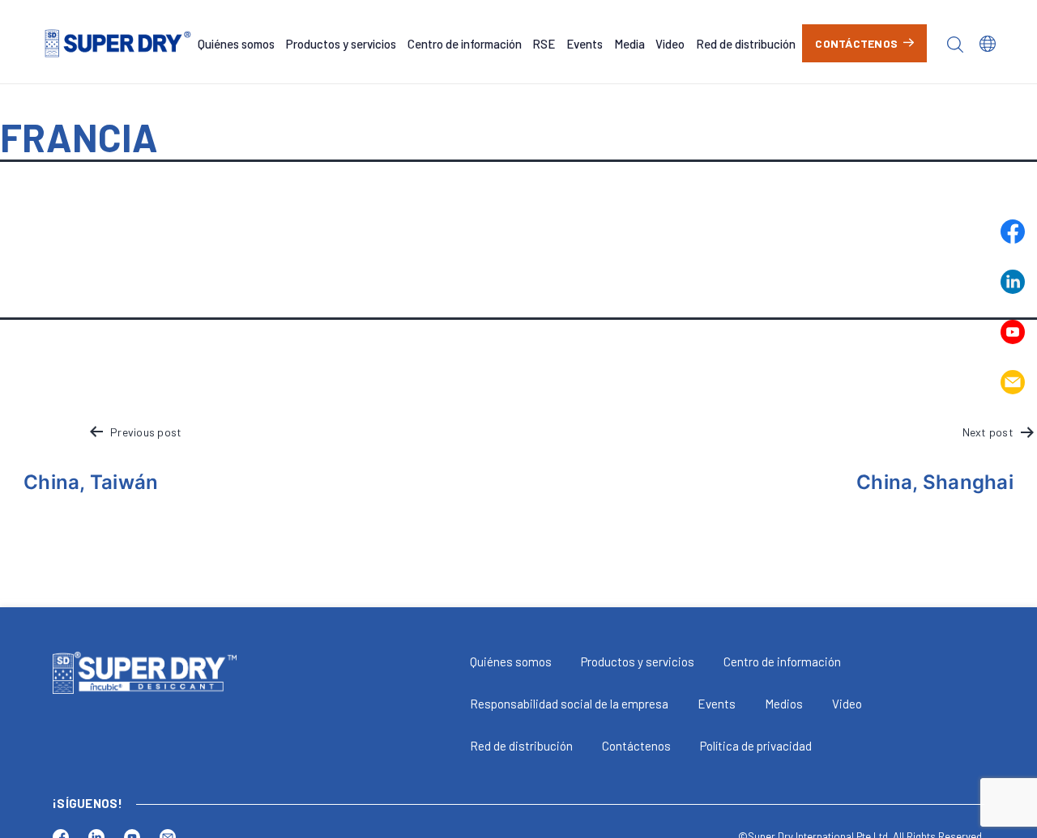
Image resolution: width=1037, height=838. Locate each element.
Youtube (1013, 332)
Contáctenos (856, 43)
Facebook (1013, 231)
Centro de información (465, 43)
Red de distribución (746, 43)
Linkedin (1013, 282)
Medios (784, 703)
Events (584, 43)
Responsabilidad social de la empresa (569, 703)
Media (629, 43)
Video (670, 43)
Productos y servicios (341, 43)
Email (1013, 382)
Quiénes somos (236, 43)
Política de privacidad (756, 745)
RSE (543, 43)
